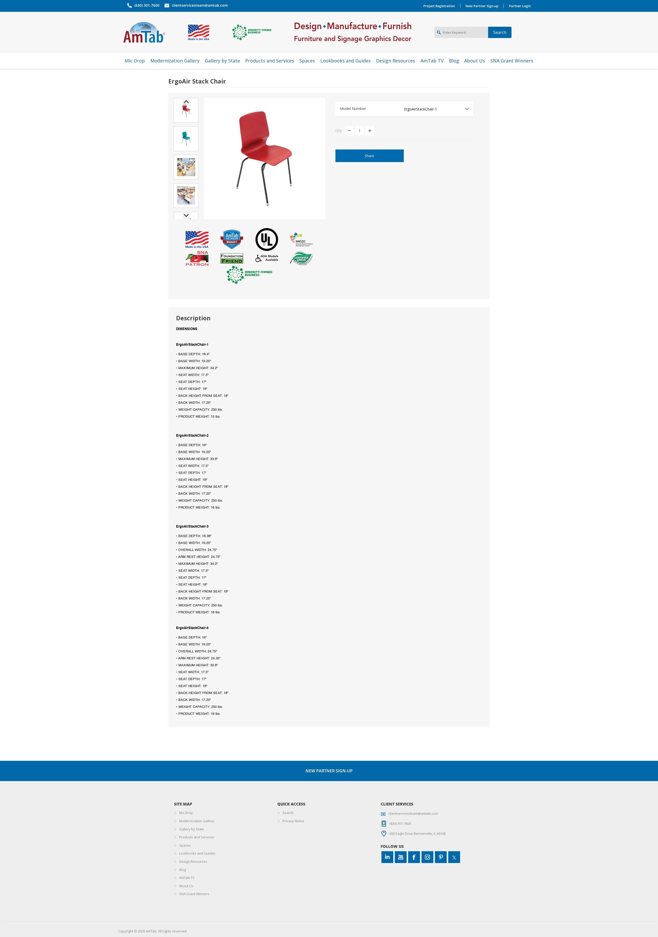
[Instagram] (427, 857)
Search (288, 812)
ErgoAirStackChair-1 (420, 109)
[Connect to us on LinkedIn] (387, 857)
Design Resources (193, 861)
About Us (186, 886)
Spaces (185, 845)
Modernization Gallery (196, 821)
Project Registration (439, 6)
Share (369, 155)
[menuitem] (225, 813)
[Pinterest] (441, 857)
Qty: (338, 130)
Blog (182, 869)
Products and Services (196, 837)
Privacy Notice (293, 821)
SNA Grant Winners (194, 894)
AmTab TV (187, 877)
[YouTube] (401, 857)
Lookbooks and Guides (197, 853)
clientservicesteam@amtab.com (200, 5)
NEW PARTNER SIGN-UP (329, 771)
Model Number (353, 108)
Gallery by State (191, 829)
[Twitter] (454, 857)
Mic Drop (186, 812)
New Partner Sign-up (481, 6)
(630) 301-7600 (146, 5)
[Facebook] (414, 857)
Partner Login (520, 6)
